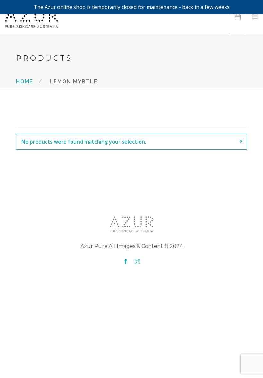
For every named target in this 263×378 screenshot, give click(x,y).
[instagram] (137, 261)
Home (24, 81)
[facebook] (125, 261)
